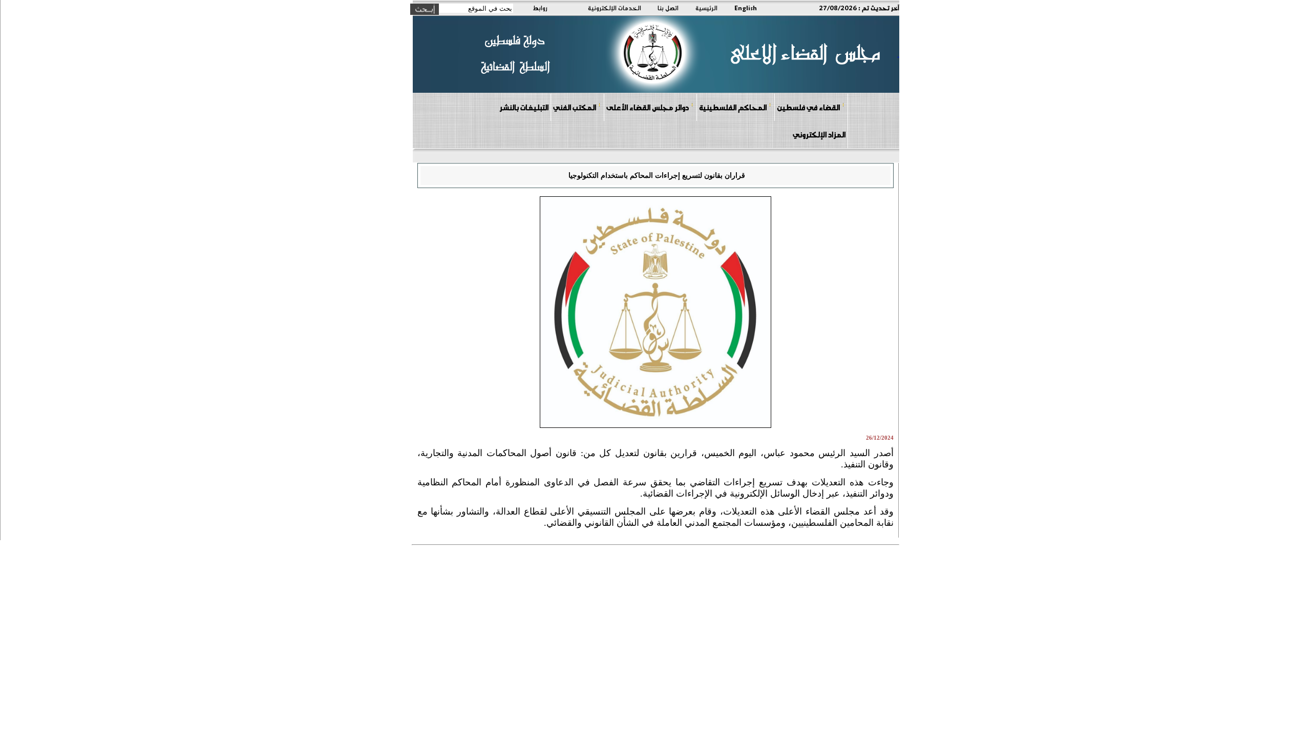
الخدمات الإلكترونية (614, 7)
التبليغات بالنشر (523, 107)
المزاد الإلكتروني (819, 134)
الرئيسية (706, 7)
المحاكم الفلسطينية (733, 107)
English (745, 7)
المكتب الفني (574, 107)
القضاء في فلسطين (808, 107)
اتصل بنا (668, 7)
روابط (540, 7)
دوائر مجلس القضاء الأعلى (647, 107)
